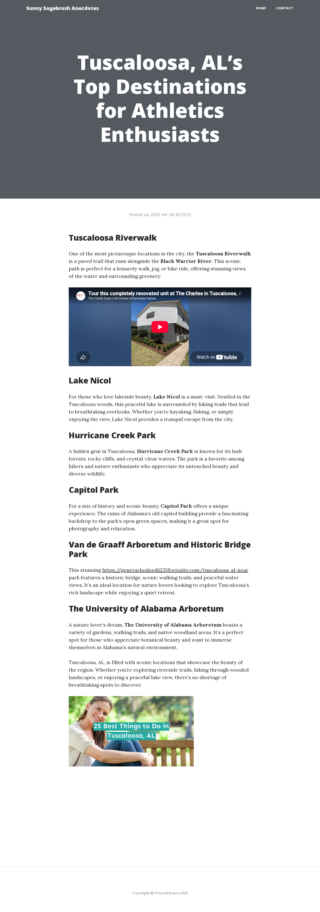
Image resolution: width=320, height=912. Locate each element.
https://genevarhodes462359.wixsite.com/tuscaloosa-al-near (175, 570)
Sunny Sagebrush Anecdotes (62, 8)
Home (261, 8)
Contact (285, 8)
